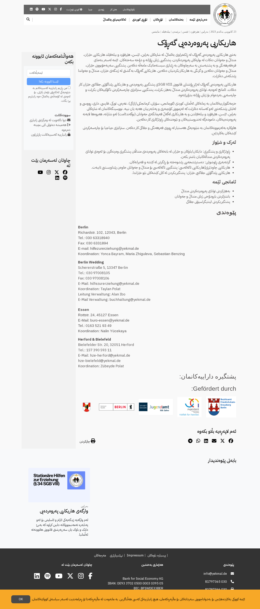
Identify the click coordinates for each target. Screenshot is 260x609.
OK (21, 599)
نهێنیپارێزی (116, 555)
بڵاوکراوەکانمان (129, 9)
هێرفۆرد (194, 31)
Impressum (135, 555)
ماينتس (156, 31)
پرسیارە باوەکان (157, 555)
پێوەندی (101, 9)
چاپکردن (85, 441)
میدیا (90, 9)
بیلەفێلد (166, 31)
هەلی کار (113, 9)
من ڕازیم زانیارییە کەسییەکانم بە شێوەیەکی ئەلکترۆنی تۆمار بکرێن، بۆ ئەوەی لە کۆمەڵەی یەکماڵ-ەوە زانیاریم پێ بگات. (49, 94)
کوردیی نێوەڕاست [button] (73, 9)
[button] (198, 19)
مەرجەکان (100, 555)
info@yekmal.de (215, 573)
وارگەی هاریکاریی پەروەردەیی (64, 510)
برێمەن (176, 31)
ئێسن (185, 31)
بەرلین (204, 31)
